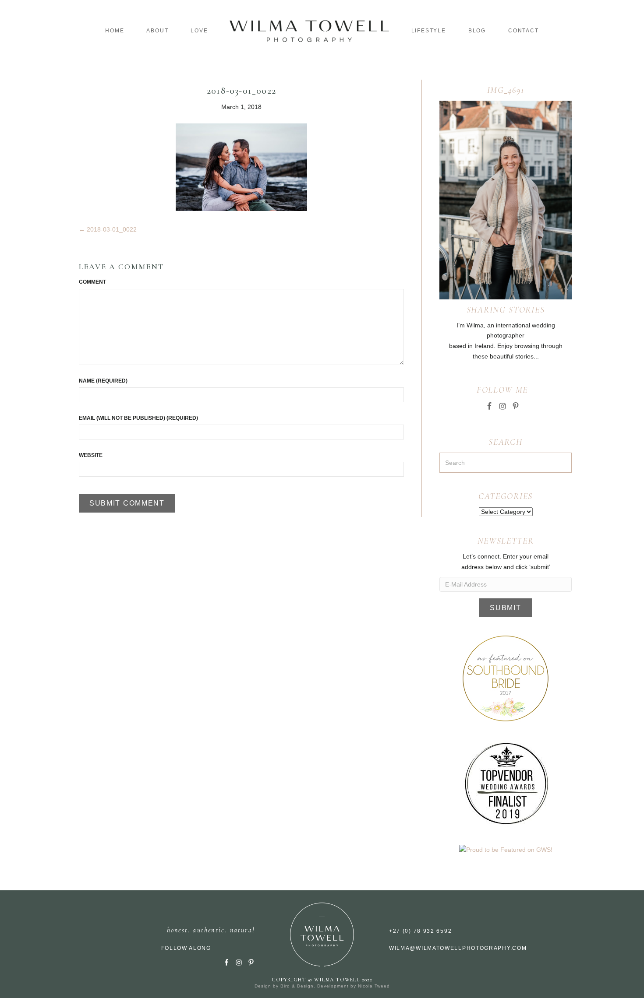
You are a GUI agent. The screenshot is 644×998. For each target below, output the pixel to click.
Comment (92, 282)
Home (114, 31)
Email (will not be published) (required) (138, 418)
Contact (523, 31)
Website (91, 455)
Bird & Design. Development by (319, 986)
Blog (477, 31)
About (157, 31)
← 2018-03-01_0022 (108, 229)
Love (199, 31)
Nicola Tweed (374, 986)
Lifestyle (428, 31)
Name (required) (103, 381)
